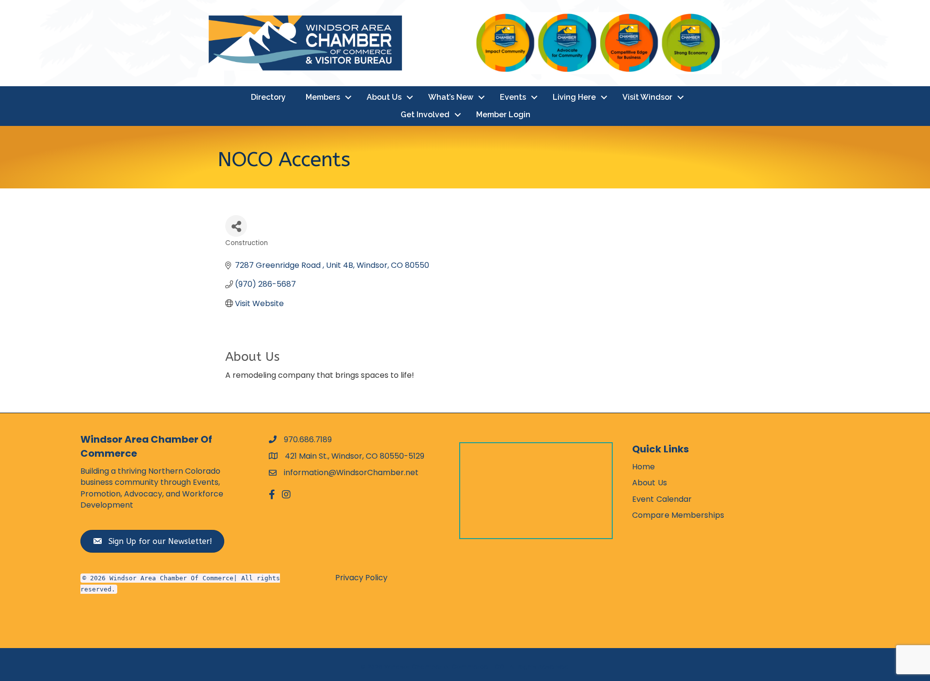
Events (513, 97)
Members (323, 97)
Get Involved (425, 114)
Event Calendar (662, 499)
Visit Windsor (647, 97)
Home (643, 466)
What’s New (450, 97)
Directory (268, 97)
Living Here (574, 97)
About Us (384, 97)
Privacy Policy (361, 577)
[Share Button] (236, 226)
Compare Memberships (678, 515)
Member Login (503, 114)
